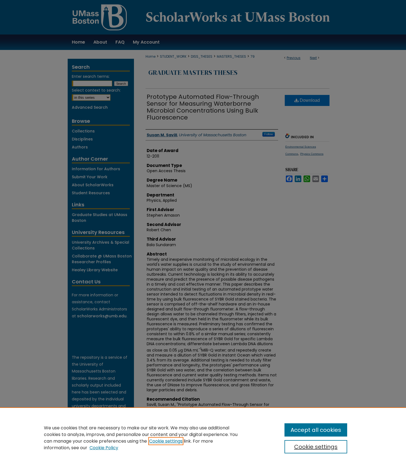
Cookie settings (166, 441)
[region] (203, 437)
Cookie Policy (103, 448)
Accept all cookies (316, 430)
